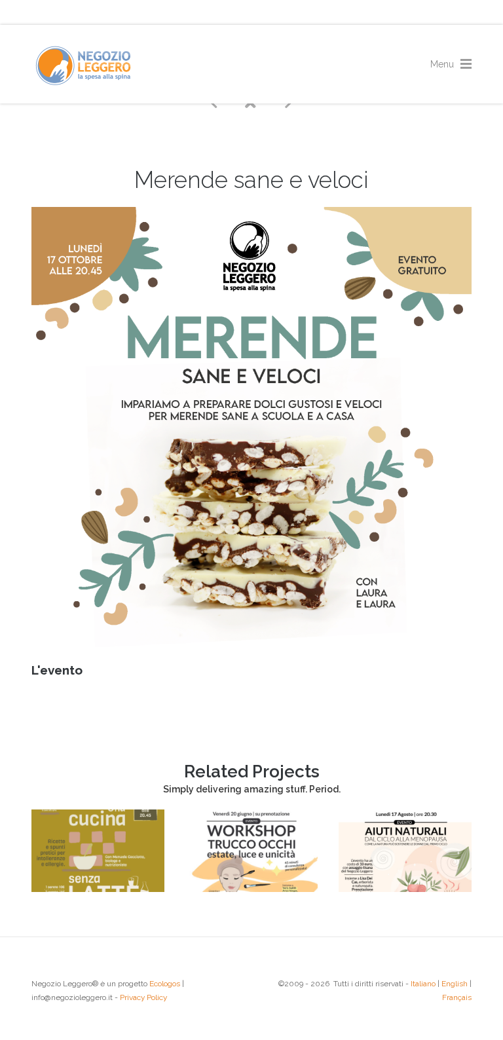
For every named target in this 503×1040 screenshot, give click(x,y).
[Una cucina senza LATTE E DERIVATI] (97, 888)
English (454, 983)
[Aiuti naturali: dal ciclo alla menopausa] (405, 888)
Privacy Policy (143, 997)
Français (457, 997)
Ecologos (164, 983)
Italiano (423, 983)
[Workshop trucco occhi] (251, 888)
